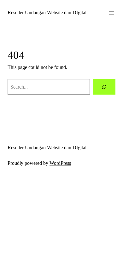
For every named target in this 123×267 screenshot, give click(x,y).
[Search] (104, 87)
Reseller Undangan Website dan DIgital (47, 12)
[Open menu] (111, 13)
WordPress (60, 163)
